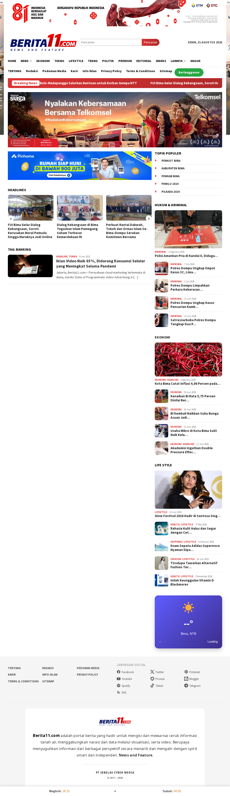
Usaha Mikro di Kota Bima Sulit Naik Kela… (193, 433)
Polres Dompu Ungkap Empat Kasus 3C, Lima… (192, 270)
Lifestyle (161, 512)
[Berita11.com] (43, 42)
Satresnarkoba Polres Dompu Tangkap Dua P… (193, 322)
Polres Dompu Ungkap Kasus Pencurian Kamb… (192, 305)
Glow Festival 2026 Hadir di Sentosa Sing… (188, 516)
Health (175, 524)
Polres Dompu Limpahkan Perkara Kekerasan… (190, 287)
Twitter (159, 672)
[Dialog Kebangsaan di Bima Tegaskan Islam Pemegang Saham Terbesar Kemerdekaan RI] (79, 208)
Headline (62, 256)
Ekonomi (162, 337)
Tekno (73, 256)
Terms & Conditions (23, 681)
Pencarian (150, 42)
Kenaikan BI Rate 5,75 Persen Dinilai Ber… (192, 398)
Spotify (126, 686)
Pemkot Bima (170, 161)
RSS (124, 692)
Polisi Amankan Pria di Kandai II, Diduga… (186, 256)
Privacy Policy (87, 675)
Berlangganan (189, 72)
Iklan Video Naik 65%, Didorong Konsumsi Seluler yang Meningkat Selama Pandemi (100, 263)
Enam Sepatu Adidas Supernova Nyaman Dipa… (195, 548)
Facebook (128, 672)
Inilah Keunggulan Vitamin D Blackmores (192, 582)
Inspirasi (176, 541)
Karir (12, 675)
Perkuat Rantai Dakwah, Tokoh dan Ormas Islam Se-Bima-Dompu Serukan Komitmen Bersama (127, 231)
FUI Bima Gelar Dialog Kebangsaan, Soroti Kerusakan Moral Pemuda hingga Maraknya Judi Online (30, 231)
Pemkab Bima (170, 176)
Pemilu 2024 (170, 184)
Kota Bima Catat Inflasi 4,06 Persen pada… (187, 384)
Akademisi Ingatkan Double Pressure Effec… (191, 450)
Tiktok (159, 686)
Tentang (14, 668)
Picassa (160, 679)
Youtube (127, 679)
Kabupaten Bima (172, 168)
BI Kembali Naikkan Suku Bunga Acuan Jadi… (194, 415)
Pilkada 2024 (170, 192)
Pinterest (194, 672)
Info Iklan (50, 675)
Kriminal (160, 251)
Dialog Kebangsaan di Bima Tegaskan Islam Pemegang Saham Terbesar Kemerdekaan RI (77, 231)
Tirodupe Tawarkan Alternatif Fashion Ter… (193, 565)
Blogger (194, 679)
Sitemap (48, 681)
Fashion (175, 559)
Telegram (195, 686)
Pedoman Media (88, 668)
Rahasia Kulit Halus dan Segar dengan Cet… (193, 530)
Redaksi (48, 668)
